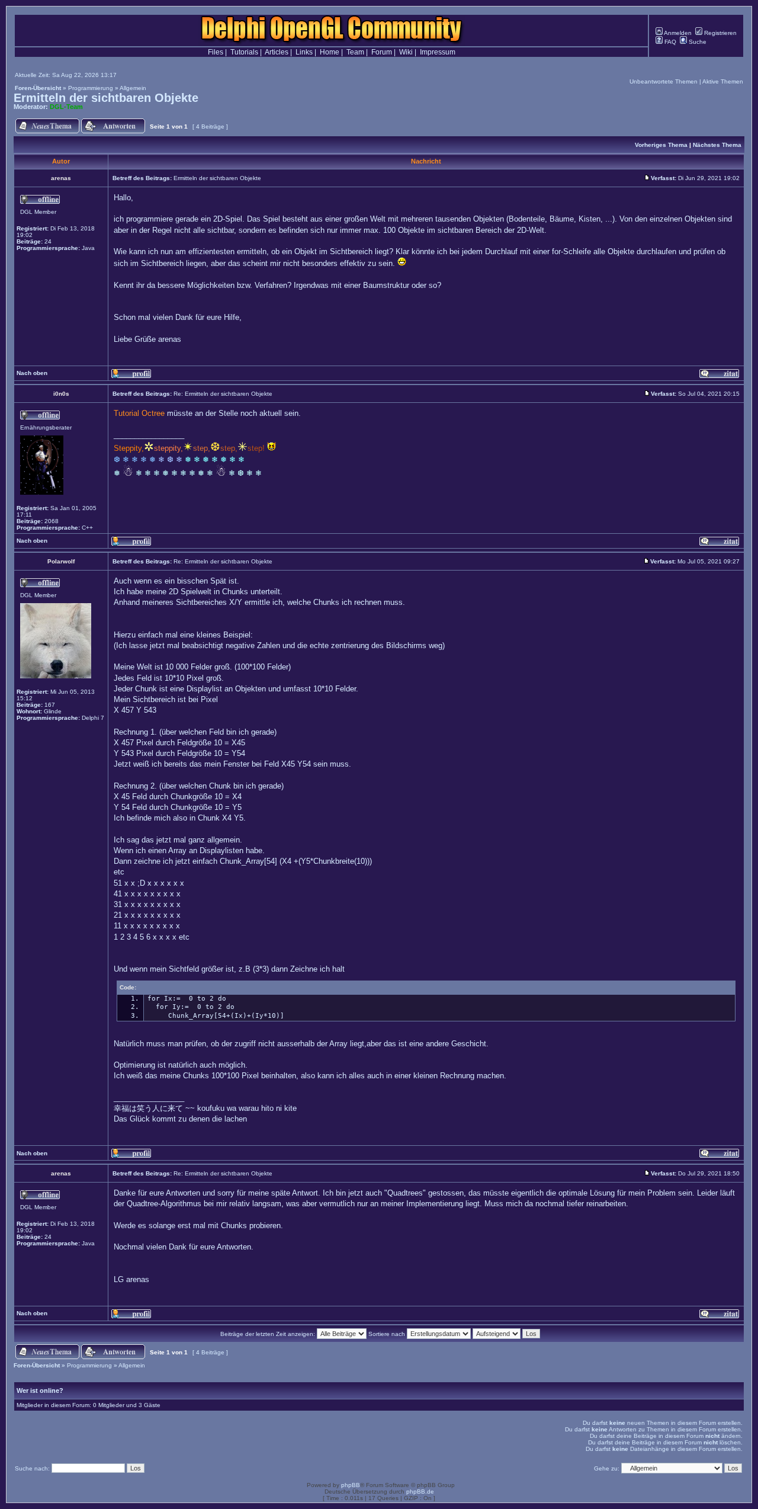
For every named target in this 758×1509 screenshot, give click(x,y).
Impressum (437, 52)
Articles (276, 52)
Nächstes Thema (717, 145)
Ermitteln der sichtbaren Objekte (106, 97)
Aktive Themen (722, 81)
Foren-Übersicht (38, 88)
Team (355, 52)
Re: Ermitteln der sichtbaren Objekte (223, 393)
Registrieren (719, 33)
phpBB (350, 1485)
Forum (381, 52)
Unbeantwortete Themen (663, 81)
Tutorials (244, 52)
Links (304, 52)
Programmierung (90, 88)
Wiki (406, 52)
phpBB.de (420, 1491)
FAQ (669, 42)
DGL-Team (66, 106)
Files (215, 52)
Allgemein (133, 88)
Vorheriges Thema (661, 145)
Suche (696, 42)
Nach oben (32, 373)
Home (329, 52)
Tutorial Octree (139, 413)
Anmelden (677, 33)
